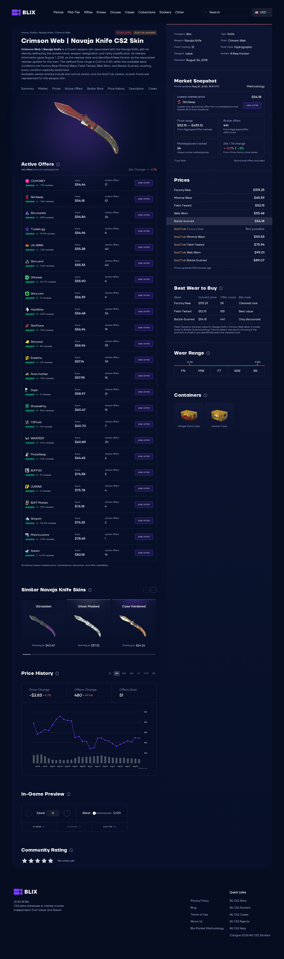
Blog (193, 907)
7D (109, 673)
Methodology (255, 86)
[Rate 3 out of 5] (37, 861)
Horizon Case (219, 426)
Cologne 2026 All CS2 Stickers (250, 935)
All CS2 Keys (238, 928)
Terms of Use (199, 914)
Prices (56, 88)
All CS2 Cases (239, 914)
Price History (116, 88)
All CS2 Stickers (240, 907)
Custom (107, 827)
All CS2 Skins (238, 901)
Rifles (88, 12)
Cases (129, 12)
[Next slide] (153, 590)
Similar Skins (95, 88)
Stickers (165, 12)
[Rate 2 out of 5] (31, 861)
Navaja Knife (46, 32)
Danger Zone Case (189, 426)
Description (136, 88)
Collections (146, 12)
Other (179, 12)
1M (116, 673)
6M (131, 673)
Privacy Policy (200, 901)
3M (124, 673)
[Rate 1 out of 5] (24, 861)
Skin (189, 34)
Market (43, 88)
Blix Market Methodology (207, 928)
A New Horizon (239, 53)
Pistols (59, 12)
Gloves (115, 12)
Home (24, 32)
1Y (138, 673)
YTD (146, 673)
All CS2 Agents (239, 921)
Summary (27, 88)
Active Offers (74, 88)
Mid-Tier (74, 12)
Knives (101, 12)
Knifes (33, 32)
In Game (37, 827)
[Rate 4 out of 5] (44, 861)
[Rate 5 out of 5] (50, 861)
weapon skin (85, 49)
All (153, 673)
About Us (196, 921)
